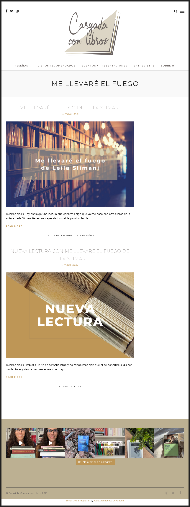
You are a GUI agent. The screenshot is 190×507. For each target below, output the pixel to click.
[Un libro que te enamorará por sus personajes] (110, 443)
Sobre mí (168, 65)
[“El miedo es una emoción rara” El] (169, 443)
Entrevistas (144, 65)
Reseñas (21, 65)
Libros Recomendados (57, 65)
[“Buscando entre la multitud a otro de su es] (80, 443)
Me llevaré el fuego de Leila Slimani (70, 107)
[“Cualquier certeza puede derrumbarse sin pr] (139, 443)
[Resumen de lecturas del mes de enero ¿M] (50, 443)
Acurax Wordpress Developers (109, 500)
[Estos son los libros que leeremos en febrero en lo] (21, 443)
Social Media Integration (78, 500)
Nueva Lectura (70, 386)
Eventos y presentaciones (104, 65)
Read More (14, 226)
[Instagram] (17, 11)
